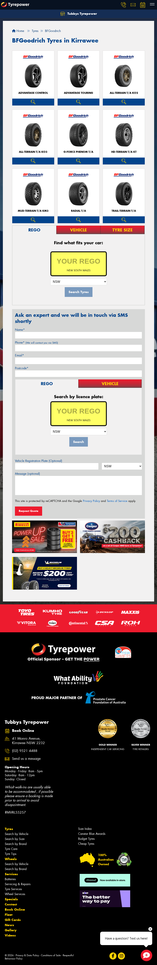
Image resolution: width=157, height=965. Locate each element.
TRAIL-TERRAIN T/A (124, 210)
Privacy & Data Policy (27, 955)
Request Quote (28, 511)
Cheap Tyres (86, 844)
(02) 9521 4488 (24, 751)
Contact (11, 904)
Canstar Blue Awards (91, 834)
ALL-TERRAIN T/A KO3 (33, 152)
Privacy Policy (91, 501)
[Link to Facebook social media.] (112, 955)
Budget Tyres (86, 839)
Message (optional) (27, 474)
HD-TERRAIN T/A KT (124, 152)
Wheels (11, 859)
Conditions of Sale (51, 955)
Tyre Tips (10, 854)
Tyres (9, 829)
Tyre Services (13, 889)
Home (20, 31)
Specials (11, 899)
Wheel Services (15, 894)
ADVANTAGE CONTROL (33, 93)
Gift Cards (13, 920)
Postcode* (21, 368)
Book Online (15, 909)
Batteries (10, 879)
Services (11, 874)
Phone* (36, 343)
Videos (10, 935)
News (9, 925)
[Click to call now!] (123, 5)
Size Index (85, 829)
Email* (19, 355)
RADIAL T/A (78, 210)
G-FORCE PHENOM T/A (78, 152)
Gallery (10, 930)
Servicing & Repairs (17, 884)
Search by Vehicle (16, 834)
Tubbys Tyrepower (81, 13)
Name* (20, 330)
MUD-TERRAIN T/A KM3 (33, 210)
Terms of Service (117, 501)
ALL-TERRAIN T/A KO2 (124, 93)
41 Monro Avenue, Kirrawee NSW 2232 (28, 740)
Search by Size (15, 839)
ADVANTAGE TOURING (78, 93)
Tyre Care (11, 849)
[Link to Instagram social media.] (121, 955)
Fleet (8, 915)
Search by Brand (16, 844)
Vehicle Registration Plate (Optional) (38, 461)
